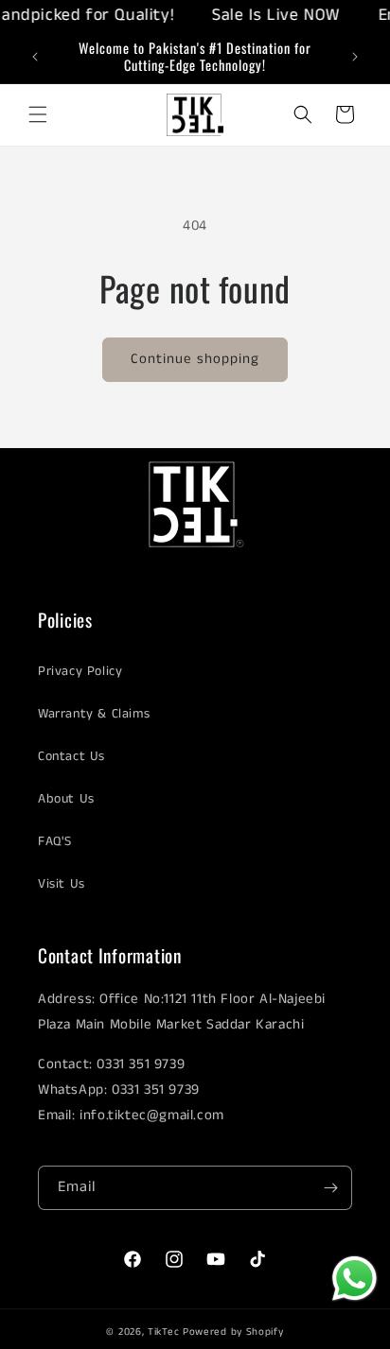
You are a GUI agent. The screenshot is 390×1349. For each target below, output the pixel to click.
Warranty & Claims (94, 713)
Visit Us (61, 883)
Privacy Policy (80, 671)
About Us (66, 798)
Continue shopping (195, 359)
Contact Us (71, 756)
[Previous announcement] (35, 57)
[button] (38, 114)
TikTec (163, 1332)
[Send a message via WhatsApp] (354, 1279)
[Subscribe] (330, 1188)
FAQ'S (55, 841)
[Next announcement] (355, 57)
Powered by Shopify (233, 1332)
